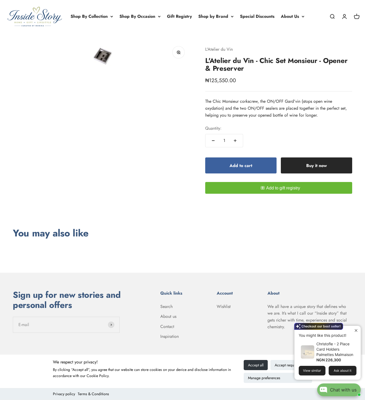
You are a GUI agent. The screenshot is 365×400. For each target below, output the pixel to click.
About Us (290, 16)
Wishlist (224, 306)
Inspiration (169, 336)
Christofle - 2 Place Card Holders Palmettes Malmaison (334, 349)
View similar (312, 371)
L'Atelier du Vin (219, 49)
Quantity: (213, 128)
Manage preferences (264, 378)
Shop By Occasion (137, 16)
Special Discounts (257, 16)
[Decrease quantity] (213, 140)
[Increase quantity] (235, 140)
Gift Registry (179, 16)
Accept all (255, 365)
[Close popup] (356, 330)
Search (166, 306)
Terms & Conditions (93, 394)
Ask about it (342, 371)
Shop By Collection (89, 16)
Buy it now (316, 166)
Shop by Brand (213, 16)
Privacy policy (64, 394)
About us (168, 316)
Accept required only (291, 365)
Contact (167, 326)
